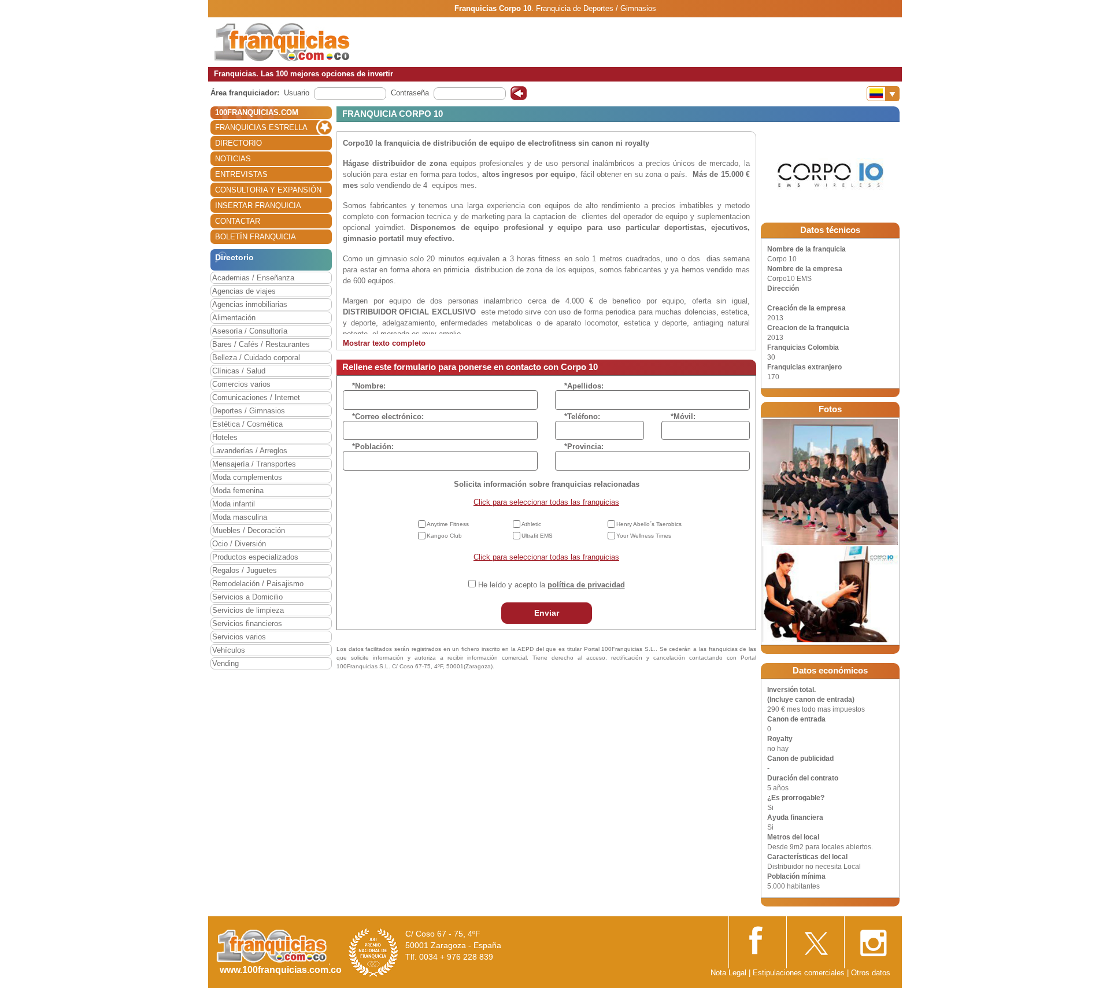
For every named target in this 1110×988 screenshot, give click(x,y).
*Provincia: (584, 446)
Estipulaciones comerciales (800, 972)
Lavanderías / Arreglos (249, 450)
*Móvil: (683, 416)
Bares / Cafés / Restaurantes (261, 344)
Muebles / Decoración (248, 530)
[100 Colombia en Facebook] (757, 939)
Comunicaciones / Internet (256, 397)
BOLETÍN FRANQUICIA (255, 236)
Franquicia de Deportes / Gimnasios (596, 8)
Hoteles (225, 437)
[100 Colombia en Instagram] (873, 939)
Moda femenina (238, 490)
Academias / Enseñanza (253, 277)
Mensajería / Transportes (254, 464)
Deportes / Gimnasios (248, 410)
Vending (225, 663)
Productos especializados (255, 557)
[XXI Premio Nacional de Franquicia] (373, 952)
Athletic (531, 524)
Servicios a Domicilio (247, 597)
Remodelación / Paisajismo (258, 583)
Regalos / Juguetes (244, 570)
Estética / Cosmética (247, 424)
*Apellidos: (584, 386)
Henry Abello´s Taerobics (649, 524)
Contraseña (410, 92)
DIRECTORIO (238, 143)
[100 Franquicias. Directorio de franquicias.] (282, 41)
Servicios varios (239, 636)
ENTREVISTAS (241, 174)
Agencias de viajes (244, 291)
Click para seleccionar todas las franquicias (546, 502)
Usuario (296, 92)
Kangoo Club (444, 535)
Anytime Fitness (448, 524)
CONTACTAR (237, 221)
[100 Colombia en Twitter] (815, 939)
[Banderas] (883, 93)
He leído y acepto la (551, 584)
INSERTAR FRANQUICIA (258, 205)
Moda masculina (239, 517)
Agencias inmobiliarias (249, 304)
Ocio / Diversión (239, 543)
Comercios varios (241, 384)
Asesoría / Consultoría (249, 331)
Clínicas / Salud (238, 371)
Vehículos (228, 650)
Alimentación (234, 317)
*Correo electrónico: (388, 416)
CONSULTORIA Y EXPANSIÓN (268, 190)
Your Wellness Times (643, 535)
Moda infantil (233, 503)
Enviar (546, 612)
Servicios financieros (247, 623)
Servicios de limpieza (248, 610)
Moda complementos (247, 477)
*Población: (373, 446)
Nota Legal (728, 972)
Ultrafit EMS (537, 535)
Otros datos (870, 972)
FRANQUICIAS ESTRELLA (261, 127)
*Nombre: (369, 386)
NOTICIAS (233, 158)
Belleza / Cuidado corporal (256, 357)
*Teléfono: (582, 416)
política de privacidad (586, 584)
